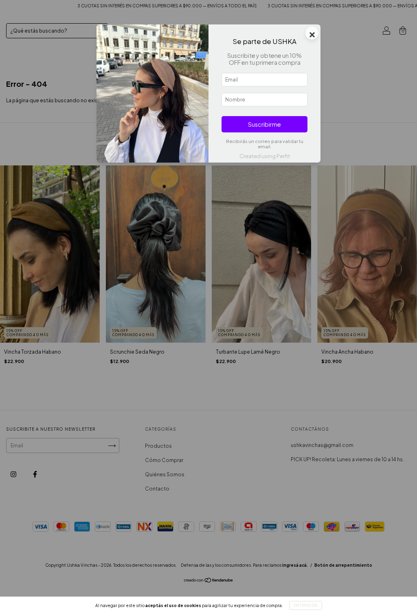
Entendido (306, 605)
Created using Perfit (264, 156)
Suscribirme (264, 124)
